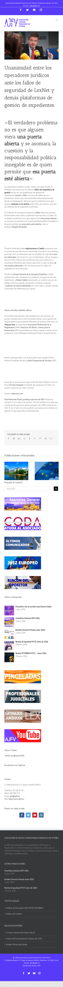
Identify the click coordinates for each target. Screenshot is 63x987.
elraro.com (36, 965)
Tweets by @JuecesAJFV (14, 755)
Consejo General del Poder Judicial (20, 932)
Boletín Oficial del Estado (16, 944)
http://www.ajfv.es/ (16, 799)
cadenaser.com (17, 393)
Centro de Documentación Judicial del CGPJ (24, 938)
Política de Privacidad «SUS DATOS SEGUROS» (25, 908)
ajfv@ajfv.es (35, 6)
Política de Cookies (14, 914)
